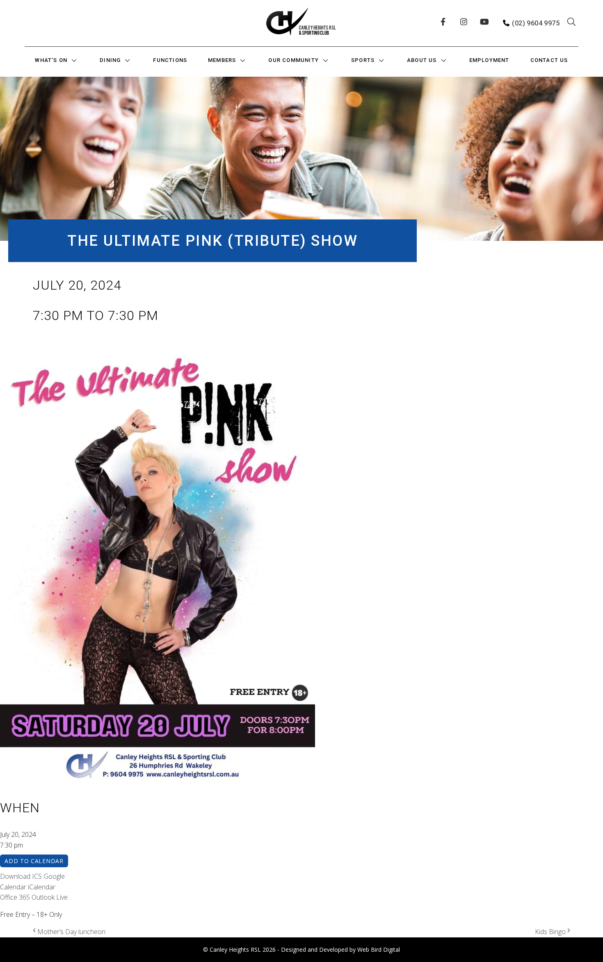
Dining (110, 60)
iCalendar (41, 886)
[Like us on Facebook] (445, 23)
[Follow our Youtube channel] (485, 23)
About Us (422, 60)
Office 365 (15, 897)
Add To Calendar (34, 861)
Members (222, 60)
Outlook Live (50, 897)
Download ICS (21, 876)
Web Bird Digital (378, 949)
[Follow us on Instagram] (465, 23)
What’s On (51, 60)
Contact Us (549, 60)
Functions (170, 60)
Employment (489, 60)
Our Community (293, 60)
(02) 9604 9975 (536, 23)
